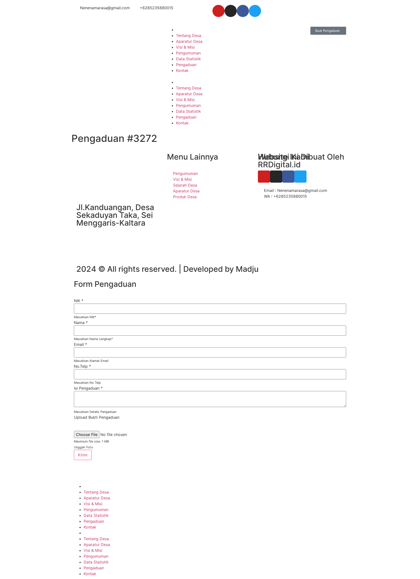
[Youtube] (218, 11)
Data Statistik (188, 58)
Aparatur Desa (189, 41)
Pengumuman (188, 53)
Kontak (182, 70)
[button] (210, 76)
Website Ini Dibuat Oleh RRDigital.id (301, 160)
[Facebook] (243, 11)
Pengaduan (186, 64)
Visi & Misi (185, 47)
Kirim (83, 454)
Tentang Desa (188, 35)
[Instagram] (231, 11)
